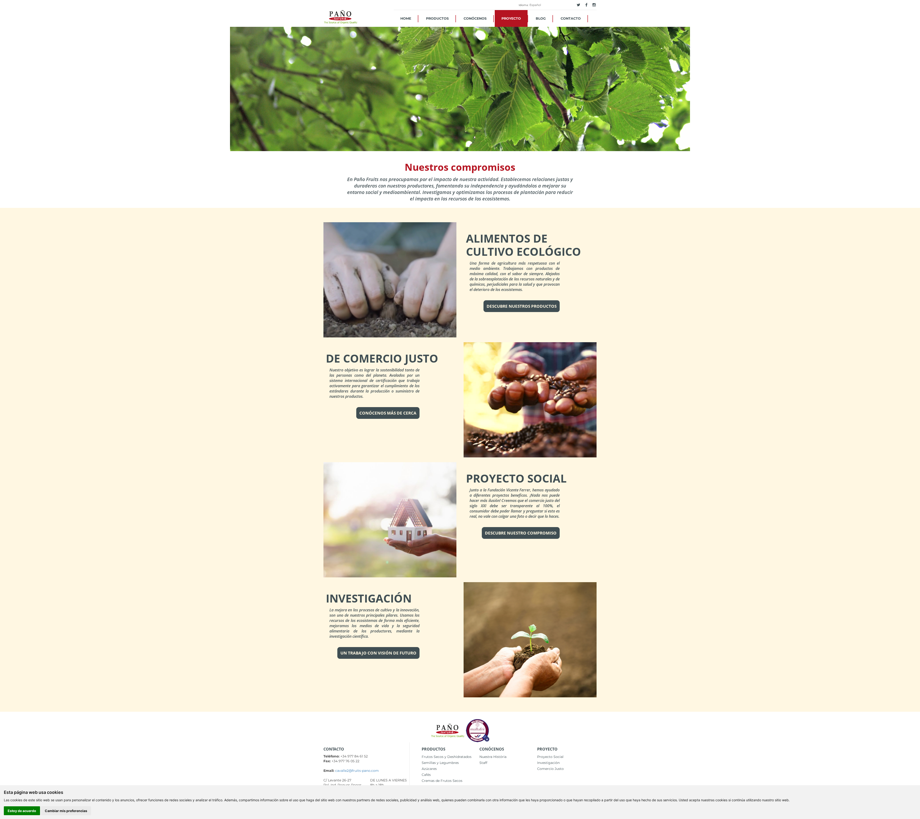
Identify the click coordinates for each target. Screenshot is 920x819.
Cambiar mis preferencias (66, 811)
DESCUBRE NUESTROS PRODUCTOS (522, 306)
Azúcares (429, 769)
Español (535, 5)
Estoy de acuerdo (22, 811)
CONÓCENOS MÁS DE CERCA (387, 413)
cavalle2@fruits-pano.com (357, 770)
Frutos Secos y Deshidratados (447, 757)
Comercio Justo (550, 769)
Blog (541, 18)
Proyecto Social (550, 757)
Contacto (571, 18)
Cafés (426, 775)
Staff (483, 763)
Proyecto (511, 18)
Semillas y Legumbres (440, 763)
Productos (437, 18)
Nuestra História (492, 757)
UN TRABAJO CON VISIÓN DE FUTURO (378, 653)
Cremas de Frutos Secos (442, 781)
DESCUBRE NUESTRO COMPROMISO (521, 533)
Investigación (548, 763)
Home (405, 18)
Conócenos (475, 18)
